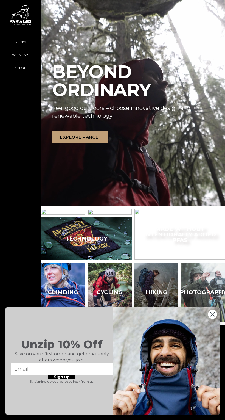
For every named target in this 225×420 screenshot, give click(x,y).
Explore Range (79, 137)
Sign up (62, 377)
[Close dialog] (212, 314)
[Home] (20, 17)
